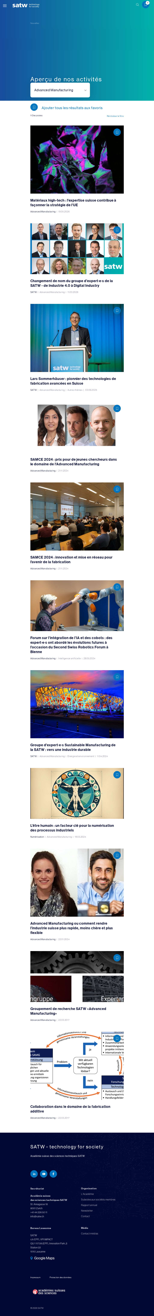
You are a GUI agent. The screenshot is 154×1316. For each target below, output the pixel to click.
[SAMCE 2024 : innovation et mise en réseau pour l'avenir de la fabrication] (77, 526)
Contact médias (89, 1233)
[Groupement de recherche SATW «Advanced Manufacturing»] (77, 986)
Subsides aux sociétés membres (98, 1199)
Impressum (35, 1277)
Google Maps (44, 1258)
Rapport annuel (89, 1205)
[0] (147, 5)
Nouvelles (34, 23)
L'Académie (87, 1194)
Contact (85, 1216)
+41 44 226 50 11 (38, 1212)
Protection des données (60, 1277)
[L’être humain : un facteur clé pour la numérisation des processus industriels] (77, 803)
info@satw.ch (37, 1216)
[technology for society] (20, 5)
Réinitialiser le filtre (115, 116)
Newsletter (87, 1210)
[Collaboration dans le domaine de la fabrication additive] (77, 1075)
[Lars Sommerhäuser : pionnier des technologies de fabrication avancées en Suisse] (77, 347)
